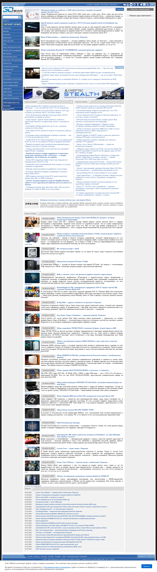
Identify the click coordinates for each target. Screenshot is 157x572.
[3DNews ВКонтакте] (124, 4)
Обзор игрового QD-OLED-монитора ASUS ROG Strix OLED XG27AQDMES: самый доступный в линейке (71, 516)
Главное (120, 9)
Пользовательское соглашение (77, 556)
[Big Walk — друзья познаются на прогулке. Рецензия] (32, 306)
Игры (5, 44)
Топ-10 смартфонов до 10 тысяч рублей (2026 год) (53, 499)
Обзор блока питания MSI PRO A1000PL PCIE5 (75, 410)
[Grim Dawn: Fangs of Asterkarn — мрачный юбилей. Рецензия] (32, 319)
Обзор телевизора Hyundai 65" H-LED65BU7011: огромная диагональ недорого (72, 50)
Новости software (81, 102)
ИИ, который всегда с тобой (68, 249)
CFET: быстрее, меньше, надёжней (47, 549)
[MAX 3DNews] (131, 4)
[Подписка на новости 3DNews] (144, 4)
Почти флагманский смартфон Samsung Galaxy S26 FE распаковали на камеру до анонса (46, 116)
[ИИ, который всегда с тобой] (32, 252)
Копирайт (58, 556)
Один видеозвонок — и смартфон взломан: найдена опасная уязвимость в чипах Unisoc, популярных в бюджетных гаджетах (99, 177)
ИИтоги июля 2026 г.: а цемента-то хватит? (50, 497)
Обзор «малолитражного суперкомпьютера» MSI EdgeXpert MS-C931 (59, 542)
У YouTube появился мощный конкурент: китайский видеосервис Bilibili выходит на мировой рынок (78, 72)
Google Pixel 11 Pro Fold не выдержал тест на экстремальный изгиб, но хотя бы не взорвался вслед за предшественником (48, 141)
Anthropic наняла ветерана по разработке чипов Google (46, 169)
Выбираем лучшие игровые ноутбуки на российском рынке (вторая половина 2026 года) (66, 504)
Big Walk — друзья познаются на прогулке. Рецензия (80, 302)
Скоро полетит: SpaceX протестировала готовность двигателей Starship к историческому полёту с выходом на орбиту (47, 121)
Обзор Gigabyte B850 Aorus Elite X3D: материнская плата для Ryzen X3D (85, 396)
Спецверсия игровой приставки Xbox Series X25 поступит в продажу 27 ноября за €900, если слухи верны (47, 188)
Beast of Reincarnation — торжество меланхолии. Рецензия (64, 37)
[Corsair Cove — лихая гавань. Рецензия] (32, 452)
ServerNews (28, 380)
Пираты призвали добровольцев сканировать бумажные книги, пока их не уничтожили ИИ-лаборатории (80, 84)
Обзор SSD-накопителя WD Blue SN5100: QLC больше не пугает (57, 513)
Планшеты (7, 76)
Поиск (64, 556)
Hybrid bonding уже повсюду (68, 423)
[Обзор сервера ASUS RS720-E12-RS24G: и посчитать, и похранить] (32, 374)
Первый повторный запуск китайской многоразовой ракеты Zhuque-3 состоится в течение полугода (47, 145)
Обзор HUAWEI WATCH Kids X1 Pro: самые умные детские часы (57, 544)
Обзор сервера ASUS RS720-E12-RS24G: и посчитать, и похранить (83, 370)
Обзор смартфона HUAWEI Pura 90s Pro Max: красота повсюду (57, 523)
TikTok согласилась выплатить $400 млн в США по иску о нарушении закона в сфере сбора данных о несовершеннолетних (98, 131)
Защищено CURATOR (146, 556)
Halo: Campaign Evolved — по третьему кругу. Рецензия (54, 509)
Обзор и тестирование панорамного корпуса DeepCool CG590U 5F (83, 476)
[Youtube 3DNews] (128, 4)
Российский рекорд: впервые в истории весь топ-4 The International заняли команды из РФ (96, 111)
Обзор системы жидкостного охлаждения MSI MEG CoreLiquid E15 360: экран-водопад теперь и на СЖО (71, 537)
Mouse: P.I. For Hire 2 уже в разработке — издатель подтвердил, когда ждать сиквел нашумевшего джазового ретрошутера (97, 188)
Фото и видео (7, 95)
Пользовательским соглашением (57, 567)
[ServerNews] (12, 24)
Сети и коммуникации (10, 85)
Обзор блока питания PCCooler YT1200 (72, 261)
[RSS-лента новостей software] (122, 102)
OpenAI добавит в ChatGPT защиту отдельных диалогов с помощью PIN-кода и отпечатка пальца (98, 136)
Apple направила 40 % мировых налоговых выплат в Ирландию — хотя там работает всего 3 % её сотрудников (47, 107)
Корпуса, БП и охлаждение (12, 50)
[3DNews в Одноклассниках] (137, 4)
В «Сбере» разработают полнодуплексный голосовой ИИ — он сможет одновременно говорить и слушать (98, 194)
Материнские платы (10, 57)
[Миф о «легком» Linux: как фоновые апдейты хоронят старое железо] (32, 278)
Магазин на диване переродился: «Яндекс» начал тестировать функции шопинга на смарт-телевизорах (95, 125)
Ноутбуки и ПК (8, 69)
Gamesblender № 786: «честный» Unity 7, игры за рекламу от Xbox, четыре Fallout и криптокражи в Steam (71, 528)
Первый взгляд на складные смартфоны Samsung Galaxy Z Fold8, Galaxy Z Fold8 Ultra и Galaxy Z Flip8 (70, 539)
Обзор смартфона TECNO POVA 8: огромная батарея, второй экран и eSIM (86, 328)
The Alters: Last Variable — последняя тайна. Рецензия (54, 532)
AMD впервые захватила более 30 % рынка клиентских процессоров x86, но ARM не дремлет (46, 177)
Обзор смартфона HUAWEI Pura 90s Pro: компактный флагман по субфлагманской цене (65, 518)
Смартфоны (7, 89)
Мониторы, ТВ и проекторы (12, 60)
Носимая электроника (10, 66)
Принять (146, 566)
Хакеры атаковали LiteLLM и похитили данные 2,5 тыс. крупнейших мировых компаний (97, 183)
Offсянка (6, 31)
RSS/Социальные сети (11, 102)
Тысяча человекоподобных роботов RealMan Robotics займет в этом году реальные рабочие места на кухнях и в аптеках (48, 182)
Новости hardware (31, 102)
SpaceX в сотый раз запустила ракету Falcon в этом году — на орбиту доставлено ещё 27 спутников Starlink (48, 111)
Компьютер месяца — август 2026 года (49, 502)
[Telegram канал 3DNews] (141, 4)
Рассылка (104, 4)
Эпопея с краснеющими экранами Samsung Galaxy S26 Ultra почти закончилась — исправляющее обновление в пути (99, 169)
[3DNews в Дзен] (134, 4)
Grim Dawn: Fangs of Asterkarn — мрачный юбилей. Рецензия (81, 315)
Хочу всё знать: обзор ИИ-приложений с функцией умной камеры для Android (62, 535)
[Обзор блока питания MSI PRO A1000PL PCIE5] (32, 413)
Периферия (7, 73)
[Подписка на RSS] (147, 4)
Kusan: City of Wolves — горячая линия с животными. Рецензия (82, 462)
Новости (6, 21)
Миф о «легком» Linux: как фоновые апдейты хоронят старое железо (84, 274)
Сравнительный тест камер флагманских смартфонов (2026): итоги (59, 546)
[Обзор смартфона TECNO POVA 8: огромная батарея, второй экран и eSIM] (32, 331)
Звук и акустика (8, 41)
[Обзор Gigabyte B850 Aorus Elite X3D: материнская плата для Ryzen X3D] (32, 399)
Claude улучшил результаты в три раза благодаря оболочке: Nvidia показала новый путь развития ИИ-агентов (99, 107)
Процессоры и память (10, 82)
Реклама (97, 4)
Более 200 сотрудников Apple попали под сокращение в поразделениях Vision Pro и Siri (46, 161)
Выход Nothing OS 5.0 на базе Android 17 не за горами (97, 173)
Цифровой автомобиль (11, 98)
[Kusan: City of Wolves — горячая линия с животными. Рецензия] (32, 466)
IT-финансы (7, 28)
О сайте (89, 4)
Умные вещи (7, 92)
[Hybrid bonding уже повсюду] (32, 426)
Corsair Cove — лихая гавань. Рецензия (72, 448)
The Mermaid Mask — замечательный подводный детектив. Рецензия (59, 511)
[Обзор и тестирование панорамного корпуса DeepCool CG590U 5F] (32, 479)
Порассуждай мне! (42, 521)
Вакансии (8, 109)
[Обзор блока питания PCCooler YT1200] (32, 265)
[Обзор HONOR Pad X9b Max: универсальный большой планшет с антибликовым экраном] (32, 359)
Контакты (113, 4)
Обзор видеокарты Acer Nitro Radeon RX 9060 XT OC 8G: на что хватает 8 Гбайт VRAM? (65, 525)
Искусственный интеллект (12, 47)
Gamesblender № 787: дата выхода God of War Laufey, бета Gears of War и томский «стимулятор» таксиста (71, 506)
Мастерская (7, 54)
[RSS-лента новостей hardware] (71, 102)
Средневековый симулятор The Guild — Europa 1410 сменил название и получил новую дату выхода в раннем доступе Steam (99, 164)
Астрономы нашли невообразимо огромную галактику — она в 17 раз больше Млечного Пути (48, 136)
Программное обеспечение (12, 79)
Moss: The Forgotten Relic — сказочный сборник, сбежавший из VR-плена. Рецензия (64, 530)
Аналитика (6, 34)
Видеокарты (7, 38)
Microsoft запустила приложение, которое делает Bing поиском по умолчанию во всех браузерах (96, 120)
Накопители (7, 63)
